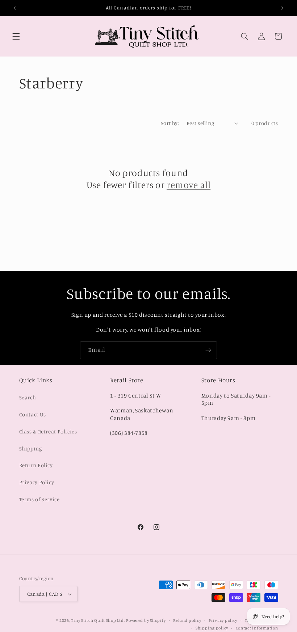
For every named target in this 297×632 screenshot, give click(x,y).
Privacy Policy (36, 482)
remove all (188, 184)
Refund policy (187, 620)
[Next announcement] (282, 8)
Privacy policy (223, 620)
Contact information (257, 628)
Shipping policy (212, 628)
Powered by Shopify (146, 620)
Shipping (30, 448)
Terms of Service (39, 499)
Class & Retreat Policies (48, 431)
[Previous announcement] (14, 8)
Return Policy (36, 465)
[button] (16, 36)
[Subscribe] (208, 350)
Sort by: (170, 123)
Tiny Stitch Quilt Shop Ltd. (98, 620)
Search (27, 397)
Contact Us (32, 414)
